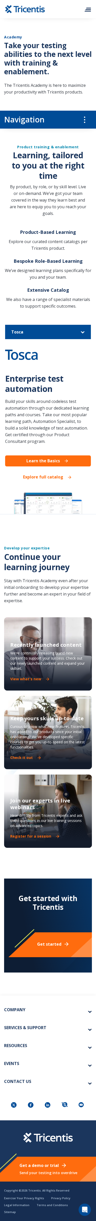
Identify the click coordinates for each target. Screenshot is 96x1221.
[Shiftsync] (65, 1105)
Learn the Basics (43, 461)
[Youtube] (82, 1105)
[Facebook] (31, 1105)
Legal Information (16, 1205)
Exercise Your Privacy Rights (24, 1198)
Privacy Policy (60, 1198)
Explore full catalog (43, 477)
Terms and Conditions (52, 1205)
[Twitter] (14, 1105)
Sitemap (10, 1212)
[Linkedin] (48, 1105)
